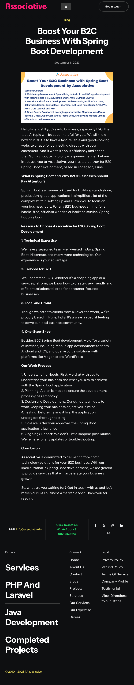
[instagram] (112, 525)
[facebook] (95, 525)
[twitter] (104, 525)
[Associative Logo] (26, 4)
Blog (67, 20)
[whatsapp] (108, 533)
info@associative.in (29, 529)
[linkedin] (121, 525)
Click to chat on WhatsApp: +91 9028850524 (67, 529)
